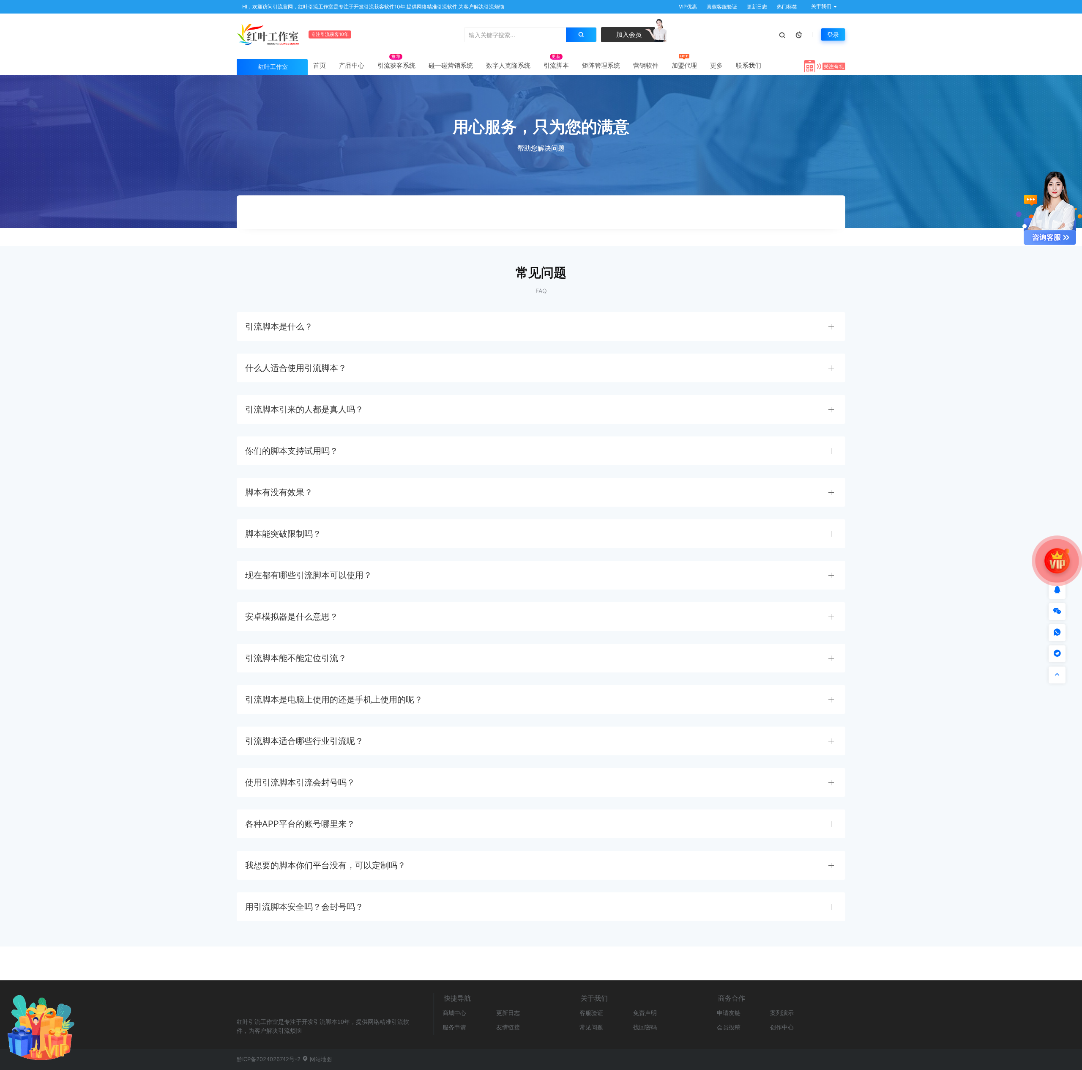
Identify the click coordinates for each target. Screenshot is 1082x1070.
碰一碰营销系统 (451, 65)
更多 (716, 65)
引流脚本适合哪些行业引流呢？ (304, 741)
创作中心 (782, 1027)
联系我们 (748, 65)
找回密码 (645, 1027)
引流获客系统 (396, 65)
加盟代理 (684, 65)
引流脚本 (556, 65)
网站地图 (320, 1059)
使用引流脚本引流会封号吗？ (300, 782)
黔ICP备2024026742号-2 (269, 1059)
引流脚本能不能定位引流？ (296, 658)
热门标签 (786, 6)
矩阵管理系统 (601, 65)
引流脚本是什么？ (279, 326)
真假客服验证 (721, 6)
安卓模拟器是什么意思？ (291, 617)
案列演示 (782, 1012)
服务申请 (454, 1027)
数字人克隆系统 (508, 65)
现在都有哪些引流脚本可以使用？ (308, 575)
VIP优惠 (687, 6)
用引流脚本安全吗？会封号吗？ (304, 907)
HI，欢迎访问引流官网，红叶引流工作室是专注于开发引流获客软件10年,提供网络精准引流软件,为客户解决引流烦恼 (372, 6)
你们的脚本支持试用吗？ (291, 451)
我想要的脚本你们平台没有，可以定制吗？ (325, 865)
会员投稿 (728, 1027)
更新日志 (756, 6)
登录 (833, 34)
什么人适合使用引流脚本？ (296, 368)
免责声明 (645, 1012)
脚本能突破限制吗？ (283, 534)
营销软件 (645, 65)
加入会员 (628, 34)
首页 (319, 65)
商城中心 (454, 1012)
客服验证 (591, 1012)
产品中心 (351, 65)
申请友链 (728, 1012)
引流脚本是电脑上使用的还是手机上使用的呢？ (334, 699)
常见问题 (591, 1027)
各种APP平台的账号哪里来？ (300, 824)
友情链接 (508, 1027)
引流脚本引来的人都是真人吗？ (304, 409)
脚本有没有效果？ (279, 492)
